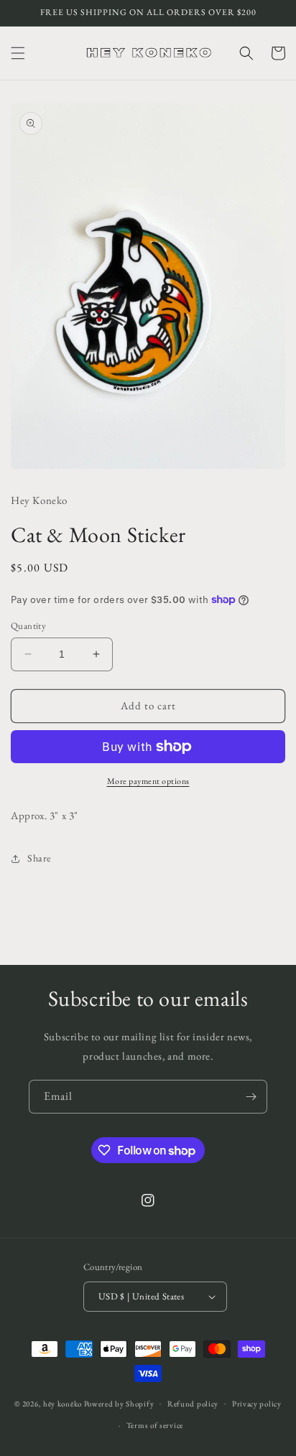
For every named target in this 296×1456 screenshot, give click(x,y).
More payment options (148, 781)
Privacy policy (257, 1404)
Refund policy (192, 1404)
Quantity (28, 626)
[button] (18, 53)
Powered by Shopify (119, 1403)
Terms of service (154, 1425)
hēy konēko (62, 1403)
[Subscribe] (251, 1097)
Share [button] (39, 857)
